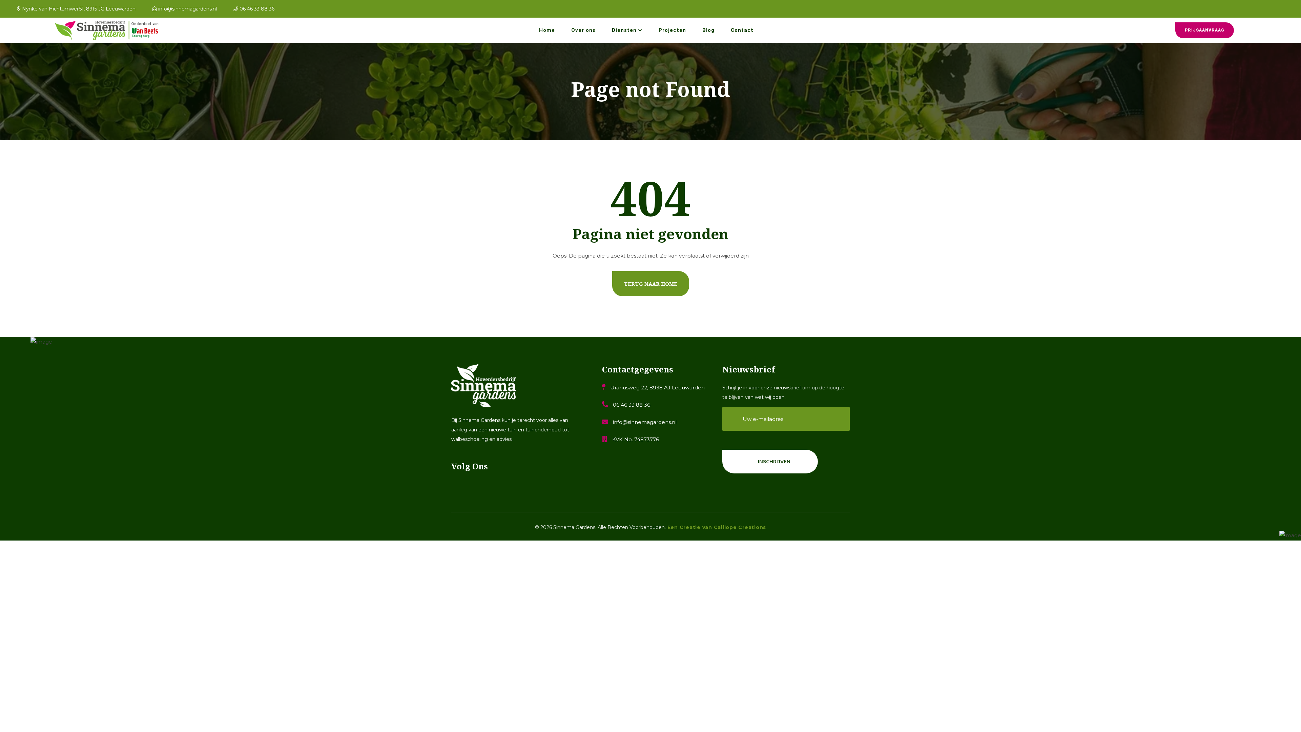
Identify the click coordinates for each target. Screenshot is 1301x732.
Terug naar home (650, 283)
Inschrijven (774, 462)
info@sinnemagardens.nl (187, 9)
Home (547, 30)
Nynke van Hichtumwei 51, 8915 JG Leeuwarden (78, 9)
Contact (742, 30)
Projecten (672, 30)
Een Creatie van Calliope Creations (716, 527)
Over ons (583, 30)
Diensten (624, 30)
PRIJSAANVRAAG (1204, 30)
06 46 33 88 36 (256, 9)
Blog (708, 30)
